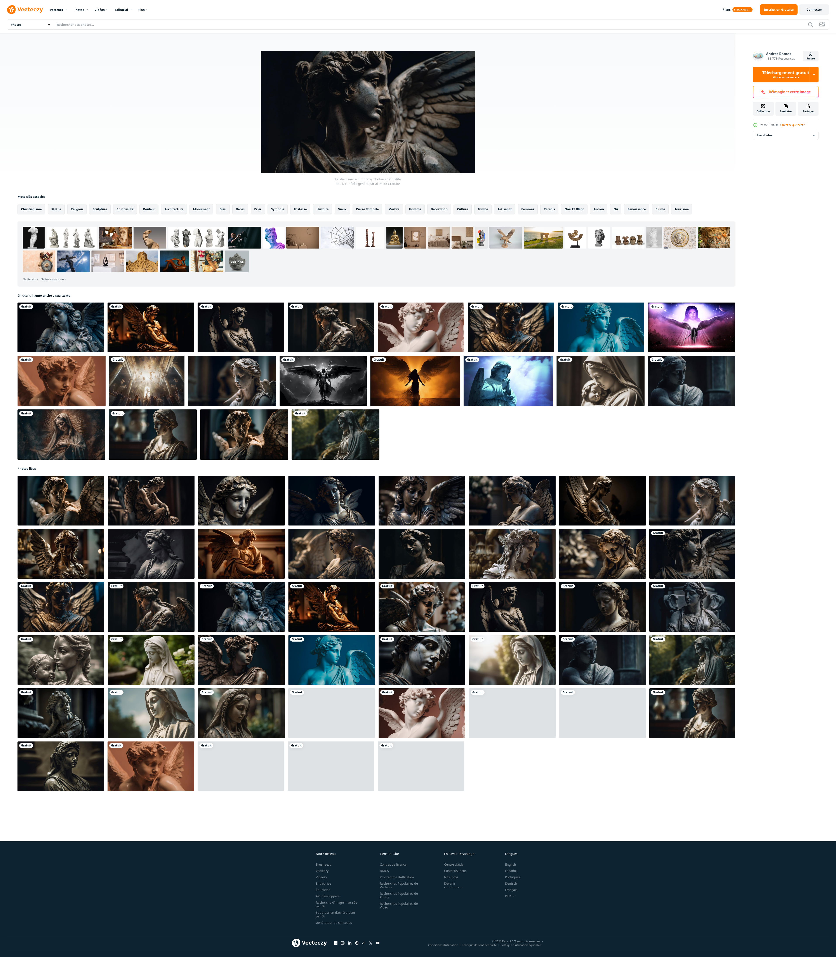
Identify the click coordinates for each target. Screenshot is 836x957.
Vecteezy (322, 871)
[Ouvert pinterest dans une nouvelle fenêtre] (356, 943)
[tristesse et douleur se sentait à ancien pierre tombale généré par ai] (422, 554)
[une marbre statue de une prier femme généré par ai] (153, 434)
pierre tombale (367, 209)
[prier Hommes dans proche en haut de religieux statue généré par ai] (512, 713)
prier (257, 209)
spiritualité (125, 209)
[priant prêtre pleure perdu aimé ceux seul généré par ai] (602, 713)
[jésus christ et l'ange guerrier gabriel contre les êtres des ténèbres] (691, 327)
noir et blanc (574, 209)
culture (462, 209)
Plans (727, 9)
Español (511, 871)
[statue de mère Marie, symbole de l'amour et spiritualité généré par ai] (335, 434)
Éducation (323, 890)
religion (77, 209)
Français (511, 890)
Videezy (321, 877)
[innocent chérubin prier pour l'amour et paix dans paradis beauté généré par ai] (61, 381)
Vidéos (100, 10)
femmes (527, 209)
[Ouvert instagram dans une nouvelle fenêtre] (342, 943)
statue (56, 209)
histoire (322, 209)
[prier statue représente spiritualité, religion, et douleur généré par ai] (241, 554)
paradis (549, 209)
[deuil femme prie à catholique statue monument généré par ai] (331, 500)
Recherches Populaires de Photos (399, 895)
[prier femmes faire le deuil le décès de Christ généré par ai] (241, 500)
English (510, 864)
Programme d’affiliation (397, 877)
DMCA (384, 871)
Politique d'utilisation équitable (521, 945)
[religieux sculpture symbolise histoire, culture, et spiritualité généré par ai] (244, 434)
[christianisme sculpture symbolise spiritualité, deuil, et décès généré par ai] (692, 554)
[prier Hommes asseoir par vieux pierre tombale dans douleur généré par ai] (151, 500)
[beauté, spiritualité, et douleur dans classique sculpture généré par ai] (601, 327)
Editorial (121, 10)
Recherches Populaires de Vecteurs (399, 885)
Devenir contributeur (453, 885)
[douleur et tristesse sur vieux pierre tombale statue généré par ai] (691, 381)
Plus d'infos (764, 135)
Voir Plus (237, 261)
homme (415, 209)
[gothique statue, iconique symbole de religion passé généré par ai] (60, 327)
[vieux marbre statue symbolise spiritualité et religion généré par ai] (331, 327)
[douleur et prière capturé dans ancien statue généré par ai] (422, 660)
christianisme (31, 209)
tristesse (300, 209)
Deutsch (511, 883)
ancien (599, 209)
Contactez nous (455, 871)
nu (616, 209)
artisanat (505, 209)
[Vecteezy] (25, 9)
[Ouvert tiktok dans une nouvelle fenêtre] (363, 943)
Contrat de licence (393, 864)
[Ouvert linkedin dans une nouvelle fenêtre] (349, 943)
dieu (222, 209)
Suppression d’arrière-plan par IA (335, 914)
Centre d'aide (454, 864)
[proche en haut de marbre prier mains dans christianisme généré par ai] (512, 554)
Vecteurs (56, 10)
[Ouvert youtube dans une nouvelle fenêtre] (377, 943)
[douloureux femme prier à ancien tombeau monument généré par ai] (60, 766)
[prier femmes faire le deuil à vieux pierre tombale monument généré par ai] (422, 607)
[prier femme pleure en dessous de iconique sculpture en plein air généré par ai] (512, 500)
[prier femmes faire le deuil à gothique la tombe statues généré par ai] (602, 554)
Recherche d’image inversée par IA (336, 904)
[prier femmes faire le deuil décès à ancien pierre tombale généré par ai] (692, 607)
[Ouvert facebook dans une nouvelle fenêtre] (335, 943)
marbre (393, 209)
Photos (78, 10)
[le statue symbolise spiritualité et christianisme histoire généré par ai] (511, 327)
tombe (483, 209)
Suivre (810, 58)
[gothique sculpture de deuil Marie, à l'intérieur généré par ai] (151, 327)
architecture (174, 209)
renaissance (636, 209)
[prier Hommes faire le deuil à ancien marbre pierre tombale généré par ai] (241, 766)
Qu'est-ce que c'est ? (792, 125)
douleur (149, 209)
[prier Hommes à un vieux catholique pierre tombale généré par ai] (60, 554)
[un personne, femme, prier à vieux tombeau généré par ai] (151, 554)
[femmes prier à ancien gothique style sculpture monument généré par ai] (331, 554)
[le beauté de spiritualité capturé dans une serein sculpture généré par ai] (421, 327)
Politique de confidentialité (479, 945)
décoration (439, 209)
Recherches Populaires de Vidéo (399, 905)
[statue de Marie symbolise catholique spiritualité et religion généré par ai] (422, 500)
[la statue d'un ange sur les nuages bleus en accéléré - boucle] (508, 381)
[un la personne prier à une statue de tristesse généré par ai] (331, 766)
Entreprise (323, 883)
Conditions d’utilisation (443, 945)
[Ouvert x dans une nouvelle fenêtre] (370, 943)
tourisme (682, 209)
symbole (277, 209)
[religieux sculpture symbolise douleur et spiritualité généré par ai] (602, 500)
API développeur (328, 896)
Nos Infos (451, 877)
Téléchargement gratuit (785, 74)
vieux (342, 209)
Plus (141, 10)
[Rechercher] (810, 24)
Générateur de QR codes (334, 922)
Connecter (814, 9)
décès (240, 209)
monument (201, 209)
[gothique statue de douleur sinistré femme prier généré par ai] (602, 607)
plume (660, 209)
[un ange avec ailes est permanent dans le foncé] (415, 381)
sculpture (100, 209)
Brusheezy (323, 864)
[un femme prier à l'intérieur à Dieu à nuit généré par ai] (61, 434)
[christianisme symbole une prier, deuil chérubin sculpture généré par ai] (241, 660)
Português (512, 877)
